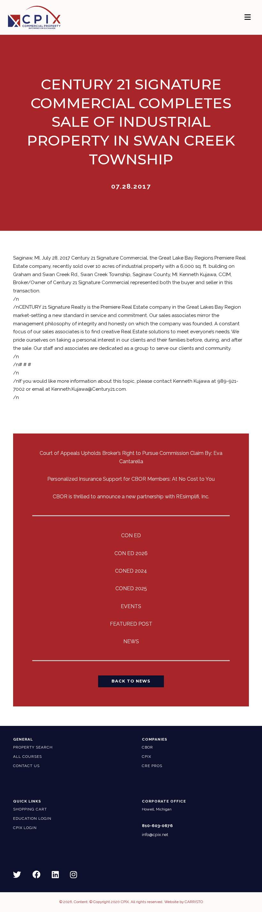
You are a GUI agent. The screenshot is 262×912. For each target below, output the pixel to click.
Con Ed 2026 (131, 553)
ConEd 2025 (131, 588)
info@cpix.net (155, 834)
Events (131, 606)
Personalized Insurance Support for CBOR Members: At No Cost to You (131, 479)
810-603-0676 (157, 825)
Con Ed (131, 535)
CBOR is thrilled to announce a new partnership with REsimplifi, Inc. (131, 497)
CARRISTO (194, 902)
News (131, 641)
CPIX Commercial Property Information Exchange (42, 17)
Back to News (131, 681)
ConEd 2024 (131, 571)
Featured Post (131, 624)
